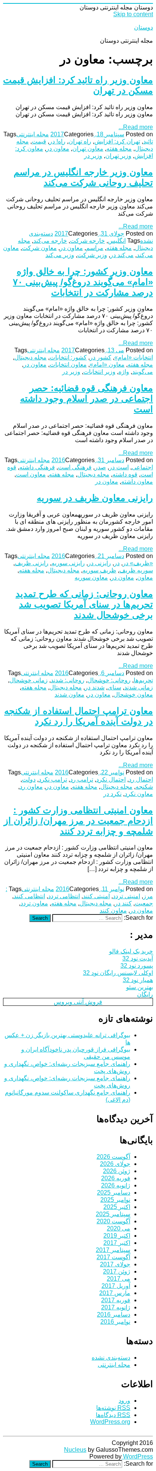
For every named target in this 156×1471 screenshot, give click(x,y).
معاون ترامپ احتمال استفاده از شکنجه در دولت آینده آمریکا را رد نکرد (78, 716)
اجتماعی (142, 467)
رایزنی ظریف (31, 563)
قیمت (39, 141)
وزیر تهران (118, 156)
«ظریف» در (138, 563)
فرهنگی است (75, 467)
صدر (100, 467)
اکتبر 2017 (116, 1243)
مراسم (94, 248)
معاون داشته (137, 481)
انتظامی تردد (64, 896)
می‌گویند (142, 372)
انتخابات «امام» (133, 357)
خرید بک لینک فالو (131, 951)
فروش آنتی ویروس (78, 1002)
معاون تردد (34, 903)
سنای (114, 687)
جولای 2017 (115, 1264)
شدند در (95, 687)
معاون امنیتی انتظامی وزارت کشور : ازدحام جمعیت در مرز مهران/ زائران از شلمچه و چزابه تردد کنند (78, 820)
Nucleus (75, 1449)
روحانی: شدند (67, 680)
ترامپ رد (81, 779)
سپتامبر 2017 (113, 1250)
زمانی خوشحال (28, 680)
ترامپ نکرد (53, 779)
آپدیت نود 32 (137, 958)
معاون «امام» (107, 364)
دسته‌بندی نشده (111, 1357)
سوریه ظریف (136, 570)
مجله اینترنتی (32, 134)
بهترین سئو (139, 987)
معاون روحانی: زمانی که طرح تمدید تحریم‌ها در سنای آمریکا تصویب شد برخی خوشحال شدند (84, 604)
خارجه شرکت (87, 240)
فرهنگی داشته (37, 467)
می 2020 (118, 1228)
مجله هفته (119, 148)
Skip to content (133, 14)
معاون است (31, 474)
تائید (148, 141)
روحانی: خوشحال (109, 680)
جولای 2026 (115, 1164)
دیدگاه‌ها (113, 1415)
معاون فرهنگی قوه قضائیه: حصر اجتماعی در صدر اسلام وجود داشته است (86, 398)
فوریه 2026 (115, 1178)
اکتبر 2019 (116, 1235)
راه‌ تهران (80, 141)
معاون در (57, 148)
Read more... (136, 127)
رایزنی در (99, 563)
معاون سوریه (91, 577)
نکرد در (112, 794)
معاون (145, 577)
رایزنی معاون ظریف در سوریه (95, 498)
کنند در (123, 903)
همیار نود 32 (138, 980)
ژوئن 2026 (116, 1171)
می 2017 (118, 1278)
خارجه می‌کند (50, 240)
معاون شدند (69, 694)
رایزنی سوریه (68, 563)
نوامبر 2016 (115, 1321)
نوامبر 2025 (115, 1200)
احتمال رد (141, 779)
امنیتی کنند (96, 896)
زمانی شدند (138, 687)
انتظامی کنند (29, 896)
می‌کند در (122, 255)
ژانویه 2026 (115, 1185)
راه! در (57, 141)
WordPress (137, 1456)
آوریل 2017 (115, 1286)
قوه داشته (124, 474)
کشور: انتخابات (68, 357)
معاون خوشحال (133, 694)
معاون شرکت (39, 248)
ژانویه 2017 (115, 1307)
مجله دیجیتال (30, 357)
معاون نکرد (139, 794)
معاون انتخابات (68, 364)
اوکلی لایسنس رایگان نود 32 (118, 973)
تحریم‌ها (143, 680)
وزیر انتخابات (99, 372)
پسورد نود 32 (136, 965)
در (117, 563)
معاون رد (31, 786)
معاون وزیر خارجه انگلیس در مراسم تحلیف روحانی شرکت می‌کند (83, 177)
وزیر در (93, 156)
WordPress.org (110, 1422)
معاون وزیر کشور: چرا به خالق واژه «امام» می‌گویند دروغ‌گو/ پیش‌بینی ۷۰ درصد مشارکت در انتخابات (83, 282)
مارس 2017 (114, 1293)
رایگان (145, 994)
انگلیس (117, 240)
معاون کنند (113, 910)
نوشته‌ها (113, 1408)
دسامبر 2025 (113, 1192)
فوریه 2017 (115, 1300)
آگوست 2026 (113, 1156)
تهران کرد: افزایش (117, 141)
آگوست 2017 (113, 1257)
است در (119, 467)
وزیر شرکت (92, 255)
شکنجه (144, 786)
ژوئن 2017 (116, 1271)
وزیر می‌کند (59, 255)
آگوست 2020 (113, 1221)
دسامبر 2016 (113, 1314)
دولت (29, 779)
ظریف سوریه (99, 570)
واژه (124, 372)
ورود (124, 1400)
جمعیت (144, 903)
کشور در (100, 357)
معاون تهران (87, 148)
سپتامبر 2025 (113, 1214)
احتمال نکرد (111, 779)
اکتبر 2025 (116, 1207)
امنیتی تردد (126, 896)
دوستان (143, 27)
